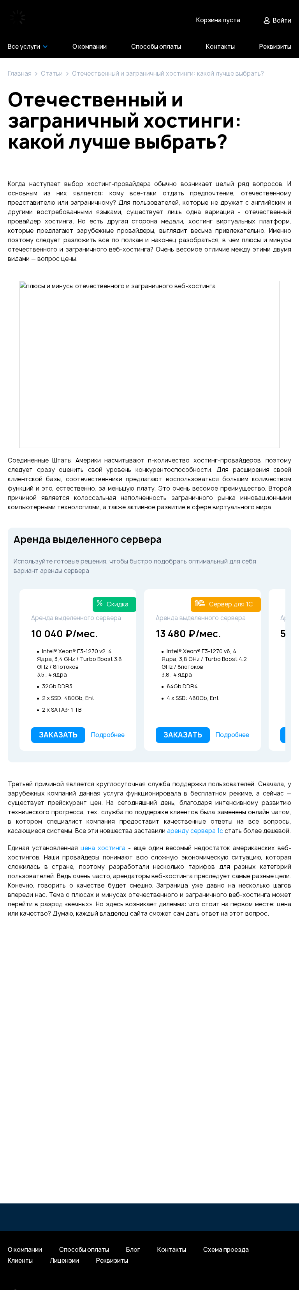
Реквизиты (112, 1260)
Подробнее (108, 735)
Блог (133, 1249)
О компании (25, 1249)
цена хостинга (103, 848)
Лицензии (64, 1260)
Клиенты (20, 1260)
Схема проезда (226, 1249)
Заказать (58, 735)
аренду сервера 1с (195, 831)
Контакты (171, 1249)
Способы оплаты (84, 1249)
